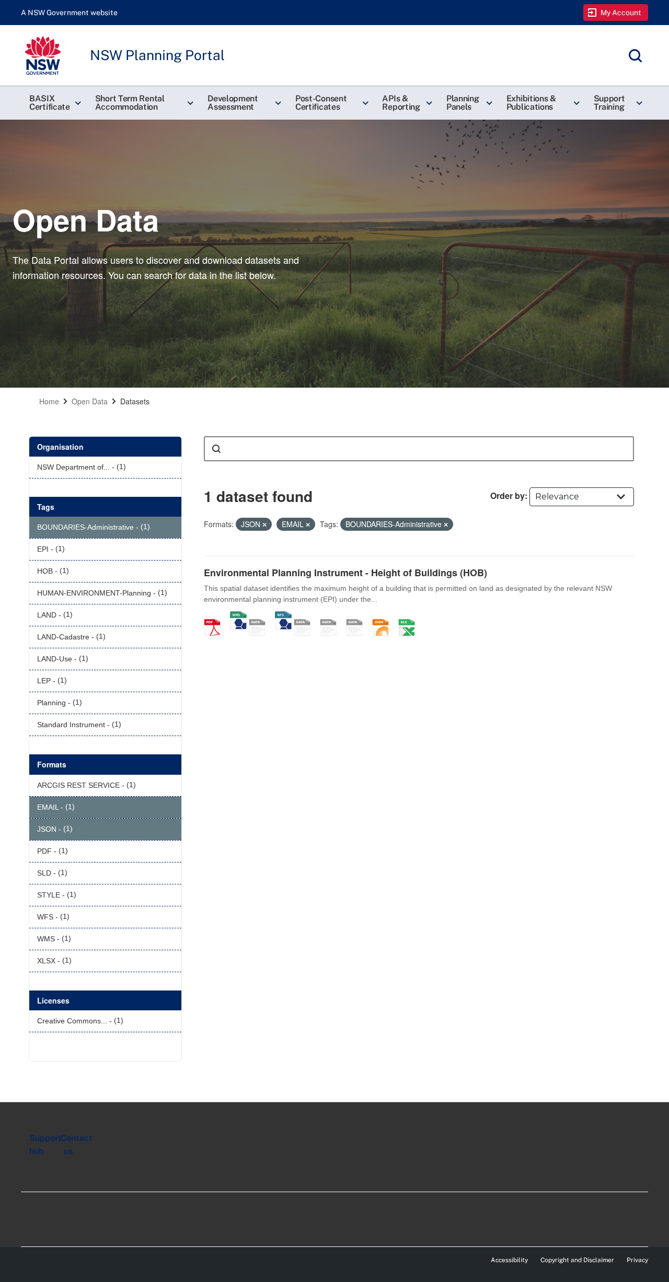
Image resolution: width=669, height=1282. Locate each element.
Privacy (637, 1260)
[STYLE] (306, 616)
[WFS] (283, 616)
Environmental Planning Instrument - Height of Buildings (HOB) (345, 572)
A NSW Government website (69, 12)
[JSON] (384, 616)
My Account (621, 12)
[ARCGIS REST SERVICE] (261, 616)
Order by (507, 496)
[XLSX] (410, 616)
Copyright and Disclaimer (577, 1260)
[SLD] (332, 616)
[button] (54, 103)
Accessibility (509, 1260)
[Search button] (216, 448)
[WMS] (238, 616)
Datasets (134, 401)
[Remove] (264, 524)
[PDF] (216, 616)
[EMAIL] (358, 616)
